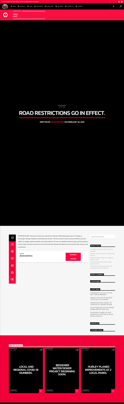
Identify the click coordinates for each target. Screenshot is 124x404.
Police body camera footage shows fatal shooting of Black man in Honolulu (101, 333)
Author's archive (73, 276)
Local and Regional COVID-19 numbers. (25, 389)
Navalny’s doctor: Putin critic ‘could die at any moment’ (101, 318)
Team (30, 6)
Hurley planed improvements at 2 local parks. (98, 389)
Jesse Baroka (57, 130)
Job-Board (39, 6)
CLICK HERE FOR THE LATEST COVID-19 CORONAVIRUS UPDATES (21, 2)
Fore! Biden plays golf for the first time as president (101, 313)
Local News (50, 6)
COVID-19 (80, 6)
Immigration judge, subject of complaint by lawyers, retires (101, 323)
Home (14, 6)
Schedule (22, 6)
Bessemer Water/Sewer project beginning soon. (62, 389)
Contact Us (70, 6)
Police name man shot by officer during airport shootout (102, 328)
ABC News (60, 6)
